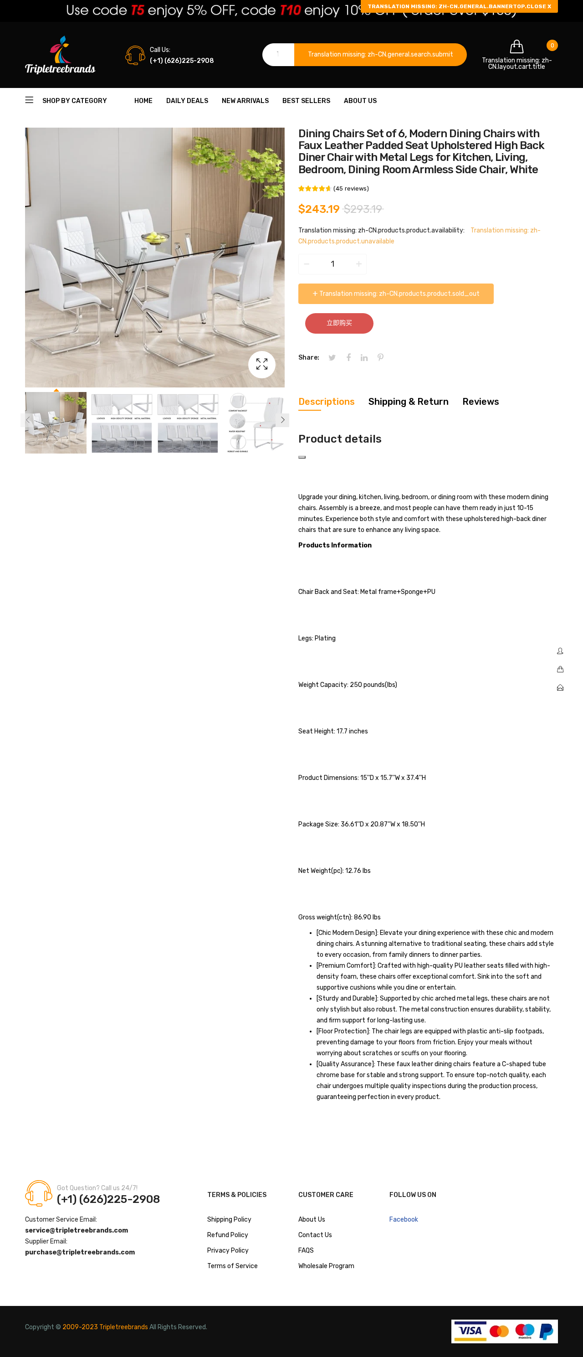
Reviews (480, 401)
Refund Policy (227, 1235)
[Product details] (302, 457)
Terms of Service (232, 1266)
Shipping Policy (229, 1219)
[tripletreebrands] (60, 55)
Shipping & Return (408, 401)
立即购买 (339, 323)
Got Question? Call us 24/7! (97, 1188)
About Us (311, 1219)
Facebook (403, 1219)
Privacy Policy (228, 1250)
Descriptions (326, 401)
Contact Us (315, 1235)
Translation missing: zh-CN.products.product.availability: (381, 230)
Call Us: (160, 50)
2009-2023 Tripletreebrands (105, 1327)
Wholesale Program (326, 1266)
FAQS (306, 1250)
